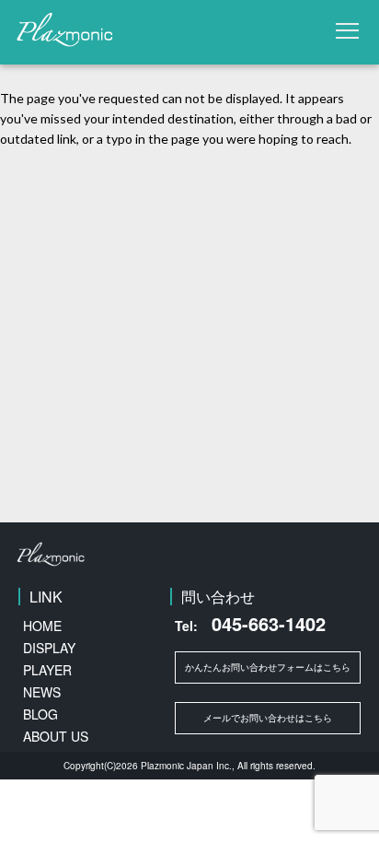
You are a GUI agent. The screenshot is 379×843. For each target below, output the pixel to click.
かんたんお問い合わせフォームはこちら (267, 667)
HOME (42, 625)
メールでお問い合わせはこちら (267, 717)
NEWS (42, 691)
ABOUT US (55, 736)
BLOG (40, 714)
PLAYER (47, 669)
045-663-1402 (250, 624)
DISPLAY (49, 647)
